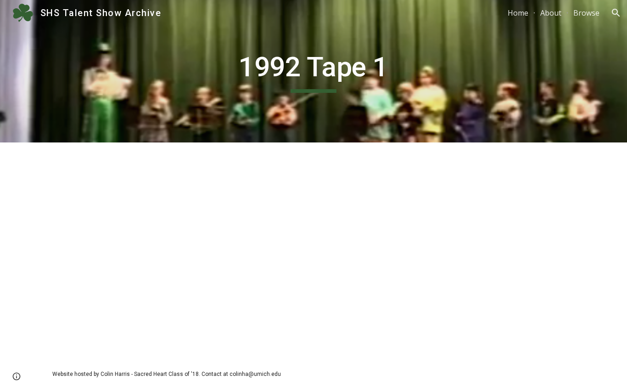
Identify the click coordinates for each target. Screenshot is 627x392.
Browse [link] (586, 13)
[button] (616, 13)
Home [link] (518, 13)
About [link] (550, 13)
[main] (313, 71)
